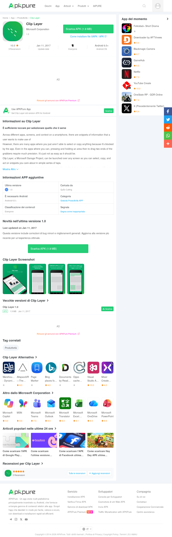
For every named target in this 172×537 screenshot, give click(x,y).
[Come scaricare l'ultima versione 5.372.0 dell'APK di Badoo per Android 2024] (44, 440)
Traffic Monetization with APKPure (115, 511)
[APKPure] (22, 6)
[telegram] (11, 519)
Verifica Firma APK (77, 501)
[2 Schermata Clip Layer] (56, 279)
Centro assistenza (145, 511)
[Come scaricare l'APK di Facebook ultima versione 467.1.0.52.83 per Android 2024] (72, 440)
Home (5, 17)
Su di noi (141, 496)
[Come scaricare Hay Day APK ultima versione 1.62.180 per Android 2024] (100, 440)
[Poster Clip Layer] (15, 279)
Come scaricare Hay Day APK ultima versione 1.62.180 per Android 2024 (99, 453)
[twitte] (21, 519)
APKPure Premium (77, 511)
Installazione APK (76, 496)
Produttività (22, 17)
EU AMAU (132, 534)
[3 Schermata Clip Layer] (75, 279)
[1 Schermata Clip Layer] (37, 279)
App (13, 17)
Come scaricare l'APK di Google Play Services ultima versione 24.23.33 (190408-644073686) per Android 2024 (15, 453)
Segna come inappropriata (72, 211)
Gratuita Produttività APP (71, 200)
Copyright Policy (110, 534)
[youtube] (26, 519)
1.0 (11, 189)
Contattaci (142, 501)
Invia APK (103, 506)
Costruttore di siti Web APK (111, 501)
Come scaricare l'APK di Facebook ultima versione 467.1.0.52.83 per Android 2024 (71, 453)
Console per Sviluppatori (110, 496)
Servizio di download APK (80, 506)
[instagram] (16, 519)
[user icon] (158, 6)
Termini (123, 534)
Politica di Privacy (94, 534)
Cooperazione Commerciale (150, 506)
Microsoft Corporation (37, 29)
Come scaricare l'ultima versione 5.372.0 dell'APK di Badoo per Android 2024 (42, 453)
